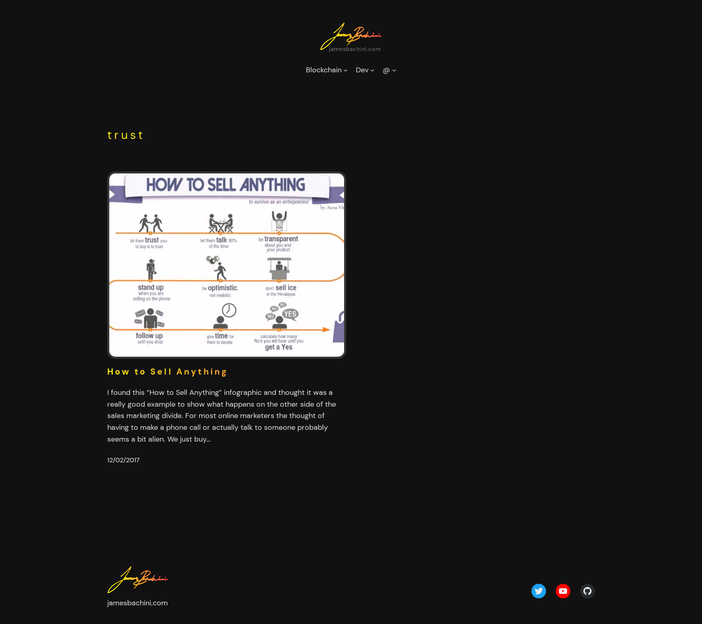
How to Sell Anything (167, 372)
